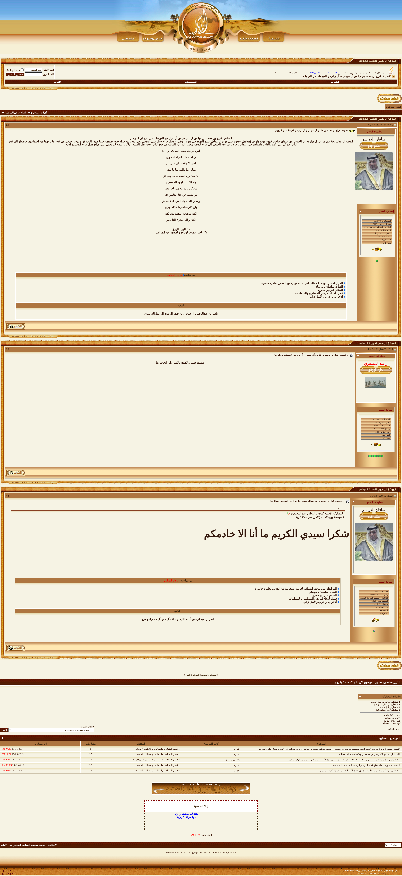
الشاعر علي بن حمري (330, 290)
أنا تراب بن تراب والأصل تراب (326, 296)
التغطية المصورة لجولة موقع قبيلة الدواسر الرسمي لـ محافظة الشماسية (366, 765)
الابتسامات (395, 718)
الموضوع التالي (193, 674)
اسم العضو (49, 69)
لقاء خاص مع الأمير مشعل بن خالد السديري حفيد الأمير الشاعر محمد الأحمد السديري (360, 770)
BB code (394, 715)
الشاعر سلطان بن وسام (329, 286)
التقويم (57, 81)
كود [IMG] (395, 720)
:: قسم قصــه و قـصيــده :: (285, 72)
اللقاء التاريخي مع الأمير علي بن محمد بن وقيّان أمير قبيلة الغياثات (369, 754)
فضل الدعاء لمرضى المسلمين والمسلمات (319, 293)
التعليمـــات (191, 81)
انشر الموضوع (393, 106)
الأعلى (4, 845)
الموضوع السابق (209, 674)
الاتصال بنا (52, 845)
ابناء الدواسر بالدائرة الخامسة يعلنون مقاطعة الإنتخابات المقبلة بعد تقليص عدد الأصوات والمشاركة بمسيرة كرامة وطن (344, 759)
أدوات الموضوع (39, 112)
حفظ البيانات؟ (13, 70)
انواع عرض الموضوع (15, 112)
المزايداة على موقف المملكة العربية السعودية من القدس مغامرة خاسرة (302, 283)
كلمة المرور (48, 74)
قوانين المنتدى (393, 729)
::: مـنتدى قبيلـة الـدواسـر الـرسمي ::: (366, 72)
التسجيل (334, 81)
